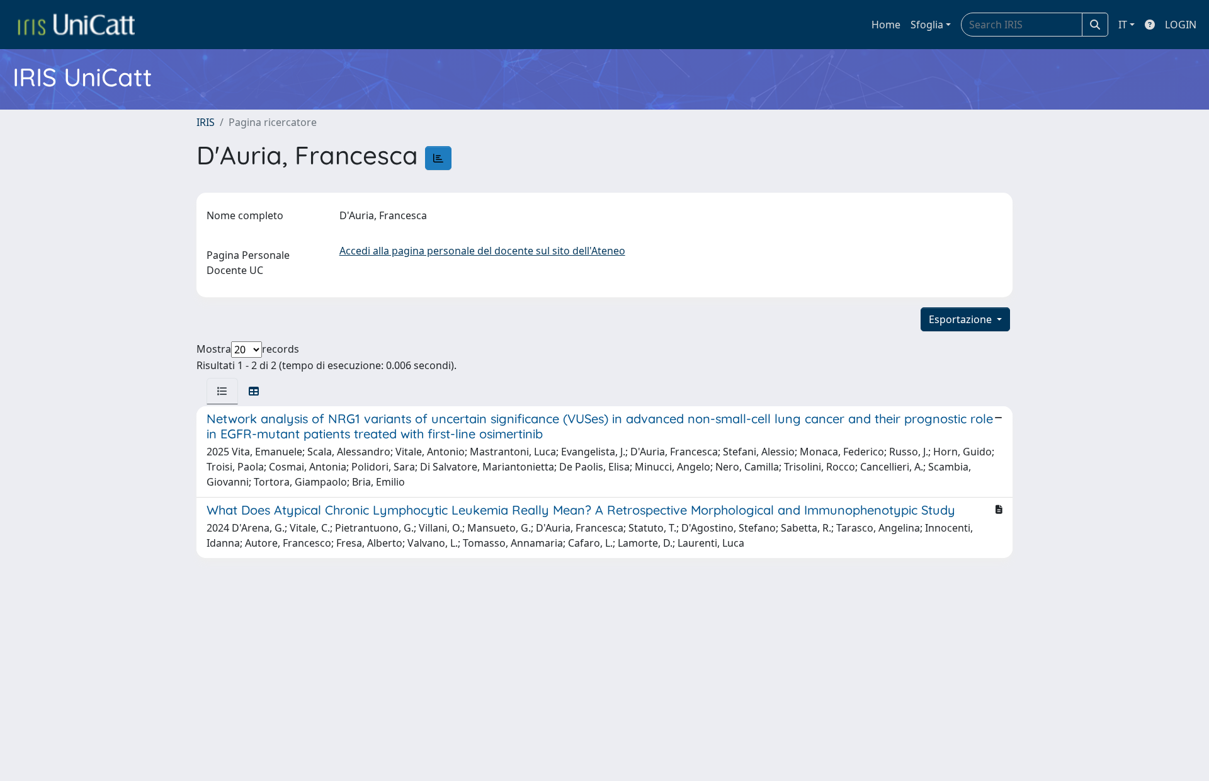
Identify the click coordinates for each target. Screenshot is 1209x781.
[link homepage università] (76, 24)
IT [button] (1122, 24)
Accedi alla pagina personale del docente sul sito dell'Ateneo (482, 251)
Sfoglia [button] (927, 24)
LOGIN (1180, 24)
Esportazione (961, 319)
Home (885, 24)
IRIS (205, 122)
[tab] (222, 391)
